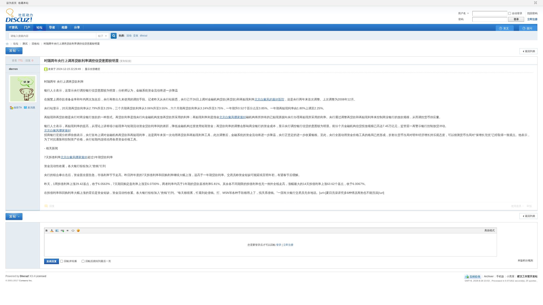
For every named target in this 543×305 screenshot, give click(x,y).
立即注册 (532, 19)
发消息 (31, 107)
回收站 (35, 43)
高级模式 (489, 230)
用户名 (462, 13)
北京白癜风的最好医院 (269, 99)
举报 (529, 206)
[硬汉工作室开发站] (19, 21)
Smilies (78, 230)
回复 (52, 206)
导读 (52, 27)
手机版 (500, 276)
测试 (25, 43)
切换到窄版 (535, 3)
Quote (68, 230)
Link (62, 230)
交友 (135, 35)
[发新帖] (14, 50)
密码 (460, 19)
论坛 (39, 27)
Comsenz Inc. (25, 280)
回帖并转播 (70, 261)
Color (52, 230)
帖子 (100, 36)
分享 (77, 27)
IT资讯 (13, 27)
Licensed (41, 276)
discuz (143, 35)
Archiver (489, 276)
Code (73, 230)
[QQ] (472, 276)
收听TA (18, 107)
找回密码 (532, 13)
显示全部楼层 (92, 69)
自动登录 (517, 13)
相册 (64, 27)
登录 (278, 244)
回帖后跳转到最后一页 (98, 261)
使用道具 (516, 206)
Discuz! (24, 276)
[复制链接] (125, 61)
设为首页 (11, 2)
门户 (27, 27)
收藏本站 (23, 2)
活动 (129, 35)
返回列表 (530, 51)
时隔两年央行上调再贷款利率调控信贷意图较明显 (72, 43)
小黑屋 (510, 276)
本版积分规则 (525, 260)
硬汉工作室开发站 (7, 44)
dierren (13, 69)
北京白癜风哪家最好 (232, 117)
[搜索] (113, 35)
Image (57, 230)
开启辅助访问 (531, 3)
